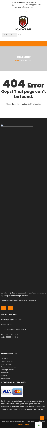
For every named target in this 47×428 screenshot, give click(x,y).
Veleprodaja (5, 378)
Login (26, 11)
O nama (4, 375)
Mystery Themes (23, 424)
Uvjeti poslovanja (7, 361)
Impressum (5, 372)
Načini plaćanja (6, 364)
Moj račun (4, 359)
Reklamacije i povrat (8, 367)
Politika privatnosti (7, 370)
